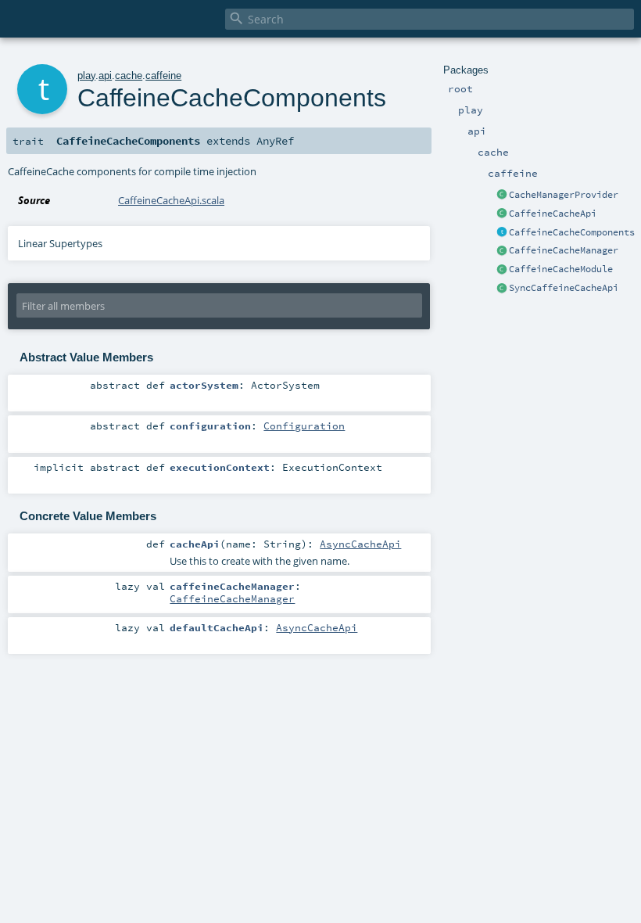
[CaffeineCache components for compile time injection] (502, 233)
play (86, 75)
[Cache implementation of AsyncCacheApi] (502, 214)
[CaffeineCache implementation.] (502, 270)
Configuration (304, 425)
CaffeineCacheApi (552, 213)
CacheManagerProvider (563, 194)
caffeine (163, 75)
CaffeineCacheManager (563, 250)
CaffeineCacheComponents (572, 232)
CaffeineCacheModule (561, 269)
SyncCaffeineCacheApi (563, 287)
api (105, 75)
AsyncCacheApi (360, 543)
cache (128, 75)
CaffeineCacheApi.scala (171, 200)
